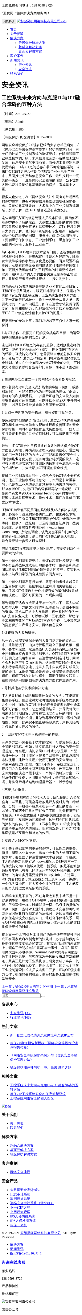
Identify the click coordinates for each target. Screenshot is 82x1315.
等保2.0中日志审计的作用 (34, 986)
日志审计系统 (20, 1194)
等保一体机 (18, 1225)
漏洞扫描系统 (20, 1198)
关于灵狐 (17, 34)
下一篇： (60, 986)
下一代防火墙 (20, 1207)
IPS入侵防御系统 (22, 1216)
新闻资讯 (17, 60)
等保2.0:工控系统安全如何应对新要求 (38, 1094)
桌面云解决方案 (30, 51)
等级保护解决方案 (32, 42)
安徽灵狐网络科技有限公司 (40, 1233)
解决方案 (17, 38)
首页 (13, 29)
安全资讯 (25, 69)
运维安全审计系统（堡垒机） (32, 1203)
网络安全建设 (20, 1172)
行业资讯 (25, 64)
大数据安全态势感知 (25, 1190)
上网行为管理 (20, 1212)
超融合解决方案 (30, 47)
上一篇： (8, 986)
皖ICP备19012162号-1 (26, 1253)
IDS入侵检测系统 (23, 1220)
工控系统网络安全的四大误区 (32, 1098)
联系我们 (17, 73)
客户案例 (17, 56)
